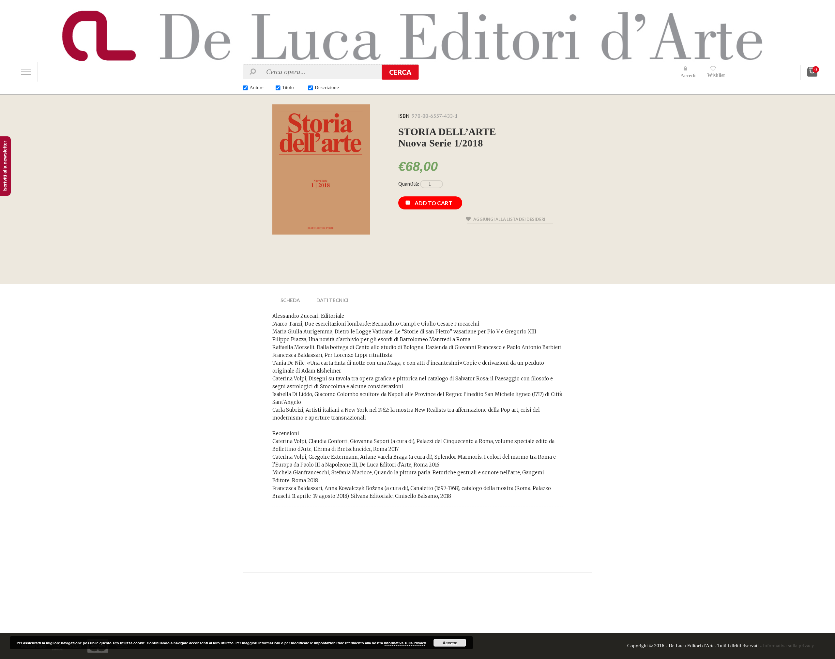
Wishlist (716, 75)
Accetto (450, 643)
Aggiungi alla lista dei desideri (509, 219)
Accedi (687, 75)
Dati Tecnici (332, 300)
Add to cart (433, 203)
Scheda (290, 300)
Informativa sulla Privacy (405, 642)
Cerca (400, 72)
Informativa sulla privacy (788, 645)
